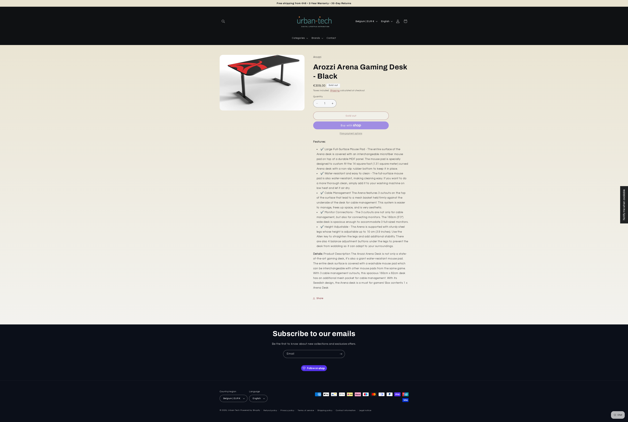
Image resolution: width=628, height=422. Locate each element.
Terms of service (306, 410)
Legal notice (365, 410)
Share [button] (319, 298)
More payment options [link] (351, 133)
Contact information (346, 410)
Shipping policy (324, 410)
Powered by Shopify (250, 410)
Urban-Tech (234, 410)
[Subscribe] (341, 354)
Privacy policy (287, 410)
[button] (223, 21)
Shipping (335, 91)
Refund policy (270, 410)
